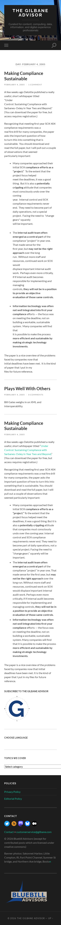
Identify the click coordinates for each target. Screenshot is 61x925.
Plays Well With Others (27, 388)
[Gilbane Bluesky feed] (27, 825)
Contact (9, 831)
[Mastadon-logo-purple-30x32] (20, 825)
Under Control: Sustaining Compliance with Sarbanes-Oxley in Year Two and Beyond (27, 450)
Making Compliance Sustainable (23, 76)
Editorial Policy (13, 798)
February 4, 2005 (14, 84)
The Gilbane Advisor (31, 12)
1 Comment (35, 84)
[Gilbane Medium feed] (34, 825)
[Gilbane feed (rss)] (14, 825)
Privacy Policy (12, 791)
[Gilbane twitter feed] (7, 825)
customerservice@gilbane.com (34, 831)
